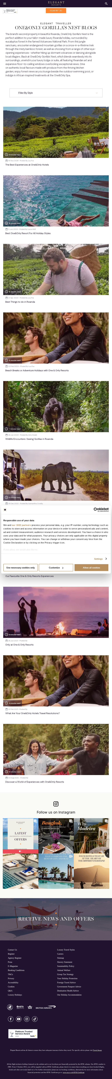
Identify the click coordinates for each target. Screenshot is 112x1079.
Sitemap (60, 958)
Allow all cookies (91, 567)
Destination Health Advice (68, 991)
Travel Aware (97, 1050)
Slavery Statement (64, 962)
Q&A (10, 991)
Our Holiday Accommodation (69, 995)
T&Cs (10, 974)
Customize (54, 567)
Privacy (11, 978)
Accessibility (13, 982)
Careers (60, 954)
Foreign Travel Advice (66, 982)
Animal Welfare (63, 970)
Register (11, 954)
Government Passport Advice (69, 986)
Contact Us (12, 950)
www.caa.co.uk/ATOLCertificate (73, 1072)
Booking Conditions (16, 970)
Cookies (11, 986)
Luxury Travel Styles (66, 950)
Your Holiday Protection (67, 978)
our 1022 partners (21, 525)
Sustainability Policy (65, 966)
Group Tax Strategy (65, 974)
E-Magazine (13, 966)
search (106, 3)
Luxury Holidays (15, 995)
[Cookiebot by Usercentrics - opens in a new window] (96, 510)
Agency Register (14, 958)
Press (10, 962)
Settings (98, 558)
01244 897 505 (56, 10)
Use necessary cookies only (20, 567)
